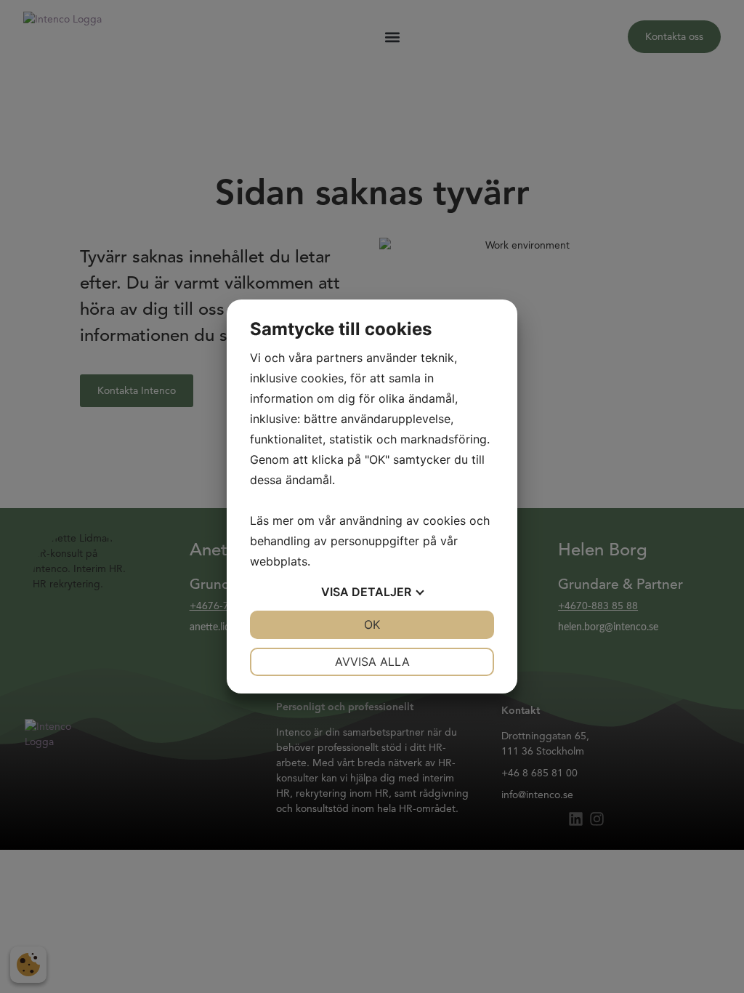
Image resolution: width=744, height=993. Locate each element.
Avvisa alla (372, 661)
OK (372, 624)
